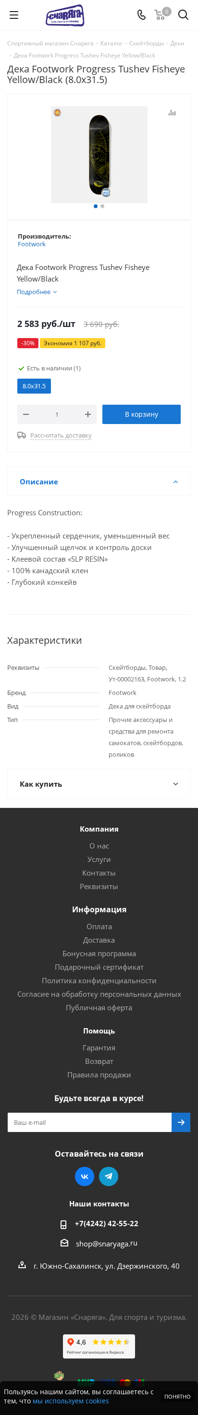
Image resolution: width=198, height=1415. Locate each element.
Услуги (99, 859)
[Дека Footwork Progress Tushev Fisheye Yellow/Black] (99, 154)
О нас (99, 845)
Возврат (99, 1061)
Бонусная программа (99, 953)
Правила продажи (99, 1074)
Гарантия (99, 1047)
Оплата (99, 926)
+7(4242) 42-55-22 (106, 1223)
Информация (99, 909)
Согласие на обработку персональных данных (99, 994)
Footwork (32, 244)
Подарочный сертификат (99, 967)
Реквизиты (99, 886)
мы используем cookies (71, 1400)
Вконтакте (84, 1176)
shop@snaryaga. (103, 1243)
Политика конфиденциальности (99, 980)
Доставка (99, 940)
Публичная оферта (99, 1007)
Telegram (108, 1176)
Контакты (99, 872)
